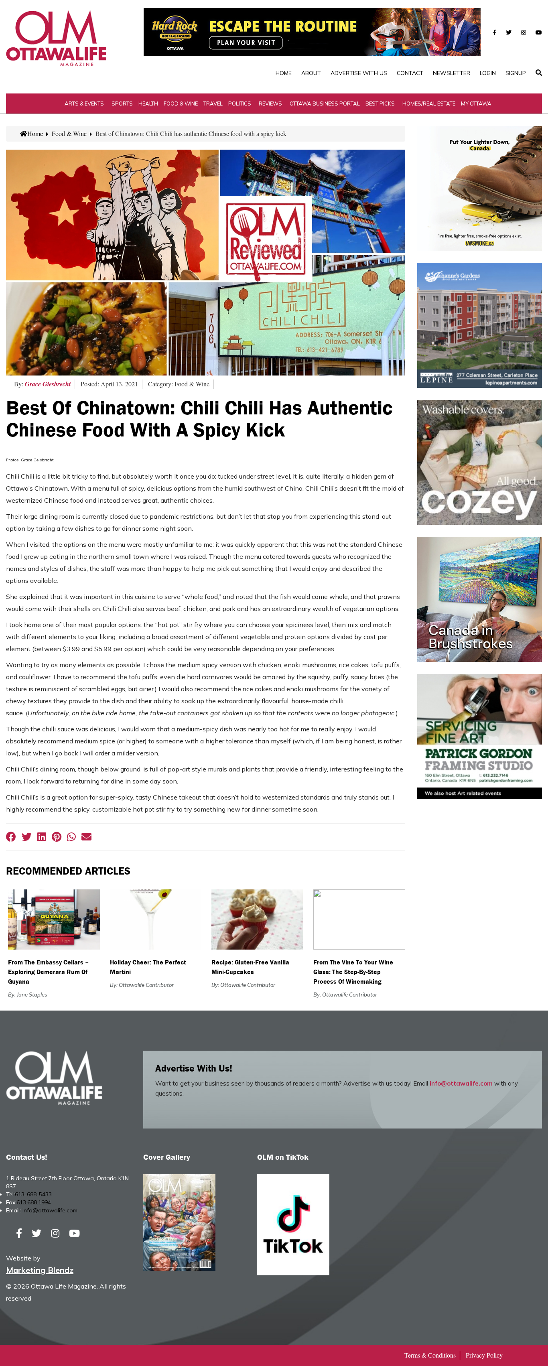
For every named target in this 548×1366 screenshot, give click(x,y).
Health (148, 103)
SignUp (515, 73)
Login (488, 73)
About (311, 73)
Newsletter (451, 73)
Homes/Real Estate (428, 103)
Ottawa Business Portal (325, 103)
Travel (213, 103)
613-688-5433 (33, 1194)
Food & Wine (181, 103)
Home (284, 73)
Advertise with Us (359, 73)
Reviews (270, 103)
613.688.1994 (33, 1202)
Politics (239, 103)
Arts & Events (84, 103)
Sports (122, 103)
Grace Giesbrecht (48, 384)
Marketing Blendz (39, 1270)
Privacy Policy (484, 1355)
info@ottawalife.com (461, 1083)
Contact (410, 73)
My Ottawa (476, 103)
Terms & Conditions (430, 1355)
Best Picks (380, 103)
